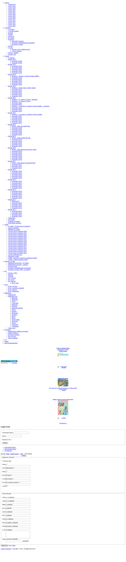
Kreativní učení (12, 266)
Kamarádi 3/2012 (17, 213)
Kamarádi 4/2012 (17, 211)
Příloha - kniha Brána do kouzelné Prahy (24, 163)
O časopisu (11, 58)
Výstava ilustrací (16, 51)
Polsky (14, 309)
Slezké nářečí (16, 319)
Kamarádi (60, 349)
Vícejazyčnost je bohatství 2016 (17, 248)
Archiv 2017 (11, 19)
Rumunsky (15, 313)
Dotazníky (11, 39)
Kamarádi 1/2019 (17, 146)
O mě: (4, 530)
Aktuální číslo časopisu (63, 378)
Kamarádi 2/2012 (17, 214)
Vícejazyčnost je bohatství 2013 (17, 253)
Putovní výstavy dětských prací (21, 49)
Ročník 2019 (12, 136)
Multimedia (7, 293)
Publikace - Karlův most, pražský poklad (24, 88)
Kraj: (3, 508)
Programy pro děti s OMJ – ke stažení (19, 269)
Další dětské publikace (14, 223)
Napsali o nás (12, 54)
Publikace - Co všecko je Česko (21, 101)
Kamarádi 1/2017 (17, 168)
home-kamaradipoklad (10, 343)
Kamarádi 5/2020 (17, 128)
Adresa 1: (5, 497)
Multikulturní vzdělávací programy (18, 331)
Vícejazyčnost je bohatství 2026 (17, 231)
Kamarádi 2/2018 (17, 158)
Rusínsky (14, 314)
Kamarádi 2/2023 (17, 94)
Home (8, 454)
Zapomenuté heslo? (10, 447)
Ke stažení (11, 38)
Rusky (14, 316)
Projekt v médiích (13, 53)
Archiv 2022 (11, 11)
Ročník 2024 (12, 74)
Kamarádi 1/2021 (17, 123)
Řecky (14, 318)
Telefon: (4, 519)
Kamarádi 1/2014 (17, 198)
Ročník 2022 (12, 98)
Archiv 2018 (11, 18)
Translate (14, 363)
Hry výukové (12, 278)
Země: (4, 512)
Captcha (5, 486)
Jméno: (4, 464)
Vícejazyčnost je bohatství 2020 (17, 241)
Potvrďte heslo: (7, 475)
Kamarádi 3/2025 (17, 69)
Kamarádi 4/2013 (17, 203)
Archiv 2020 (11, 14)
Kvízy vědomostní (13, 291)
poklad (6, 341)
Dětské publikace (13, 333)
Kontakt (10, 33)
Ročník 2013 (12, 199)
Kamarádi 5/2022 (17, 103)
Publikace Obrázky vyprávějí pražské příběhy (63, 399)
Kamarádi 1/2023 (17, 96)
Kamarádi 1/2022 (17, 111)
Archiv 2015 (11, 23)
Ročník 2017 (12, 161)
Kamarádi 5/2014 (17, 191)
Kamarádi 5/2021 (17, 116)
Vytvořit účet (8, 450)
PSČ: (3, 515)
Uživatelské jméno (7, 432)
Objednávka (11, 218)
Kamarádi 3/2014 (17, 194)
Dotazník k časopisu (18, 41)
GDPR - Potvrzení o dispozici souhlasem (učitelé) (22, 258)
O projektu (7, 28)
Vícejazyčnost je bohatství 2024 (17, 234)
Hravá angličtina (13, 338)
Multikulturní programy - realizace (18, 264)
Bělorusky (15, 298)
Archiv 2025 (11, 6)
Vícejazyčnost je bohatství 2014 (17, 251)
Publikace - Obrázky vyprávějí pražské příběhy (25, 76)
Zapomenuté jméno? (10, 449)
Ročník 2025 (12, 64)
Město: (4, 504)
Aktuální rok (11, 4)
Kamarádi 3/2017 (17, 164)
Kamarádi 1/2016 (17, 178)
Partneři (10, 34)
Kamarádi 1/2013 (17, 208)
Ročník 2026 (12, 59)
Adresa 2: (5, 501)
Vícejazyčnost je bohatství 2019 (17, 243)
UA (5, 339)
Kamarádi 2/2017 (17, 166)
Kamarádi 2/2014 (17, 196)
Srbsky (14, 323)
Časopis (6, 56)
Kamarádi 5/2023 (17, 89)
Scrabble (10, 276)
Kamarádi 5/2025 (17, 66)
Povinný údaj (6, 461)
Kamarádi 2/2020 (17, 133)
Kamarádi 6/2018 (17, 151)
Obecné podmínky (13, 228)
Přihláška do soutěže (14, 229)
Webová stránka (7, 522)
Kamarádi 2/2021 (17, 121)
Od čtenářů (11, 219)
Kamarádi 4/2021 (17, 118)
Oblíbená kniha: (7, 526)
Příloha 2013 (15, 201)
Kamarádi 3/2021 (17, 119)
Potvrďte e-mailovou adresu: (11, 482)
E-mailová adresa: (8, 479)
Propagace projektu (13, 334)
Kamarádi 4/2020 (17, 129)
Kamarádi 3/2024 (17, 81)
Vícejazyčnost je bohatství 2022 (17, 238)
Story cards (15, 283)
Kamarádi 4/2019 (17, 141)
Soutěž (6, 224)
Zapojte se (11, 36)
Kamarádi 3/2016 (17, 174)
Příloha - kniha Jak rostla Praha (21, 126)
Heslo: (4, 471)
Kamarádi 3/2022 (17, 108)
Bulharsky (15, 299)
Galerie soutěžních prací (15, 254)
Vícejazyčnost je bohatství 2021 (17, 239)
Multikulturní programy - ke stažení (18, 263)
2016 (21, 454)
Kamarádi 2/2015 (17, 186)
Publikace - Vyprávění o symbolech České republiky (27, 114)
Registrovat (4, 545)
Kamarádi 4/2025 (17, 68)
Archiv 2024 (11, 8)
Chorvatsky (15, 303)
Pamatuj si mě (6, 439)
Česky (13, 301)
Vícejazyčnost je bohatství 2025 (17, 233)
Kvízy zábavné (12, 289)
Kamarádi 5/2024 (17, 78)
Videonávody (12, 294)
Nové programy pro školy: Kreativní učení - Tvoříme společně (63, 388)
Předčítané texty (12, 296)
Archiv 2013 (11, 26)
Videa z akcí (11, 328)
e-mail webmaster (6, 549)
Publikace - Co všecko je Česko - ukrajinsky (25, 99)
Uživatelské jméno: (8, 468)
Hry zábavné (12, 281)
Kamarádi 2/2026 (17, 61)
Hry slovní (11, 279)
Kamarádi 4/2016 (17, 173)
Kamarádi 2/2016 (17, 176)
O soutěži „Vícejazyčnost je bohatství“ (19, 226)
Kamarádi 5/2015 (17, 181)
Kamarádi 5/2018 (17, 153)
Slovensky (15, 321)
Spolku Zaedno (63, 351)
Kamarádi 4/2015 (17, 183)
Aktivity (6, 3)
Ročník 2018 (12, 148)
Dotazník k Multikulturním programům (23, 43)
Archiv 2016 (11, 21)
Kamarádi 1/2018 (17, 159)
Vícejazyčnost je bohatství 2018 (17, 244)
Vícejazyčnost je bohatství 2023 (17, 236)
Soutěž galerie (14, 454)
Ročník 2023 (12, 86)
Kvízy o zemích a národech (16, 288)
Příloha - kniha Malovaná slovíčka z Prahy (24, 149)
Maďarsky (15, 304)
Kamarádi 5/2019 (17, 139)
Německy (14, 306)
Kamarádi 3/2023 (17, 93)
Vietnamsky (15, 326)
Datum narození (7, 539)
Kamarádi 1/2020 (17, 134)
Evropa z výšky (12, 273)
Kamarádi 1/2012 (17, 216)
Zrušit (13, 545)
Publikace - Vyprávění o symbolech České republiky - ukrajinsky (31, 106)
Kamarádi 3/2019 (17, 143)
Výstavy (10, 48)
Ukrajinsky (15, 324)
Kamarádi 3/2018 (17, 156)
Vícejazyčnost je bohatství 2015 (17, 249)
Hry (5, 271)
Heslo (4, 436)
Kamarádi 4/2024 (17, 79)
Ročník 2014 (12, 189)
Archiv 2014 (11, 24)
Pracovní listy (12, 336)
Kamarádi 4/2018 (17, 154)
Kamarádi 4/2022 (17, 104)
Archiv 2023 (11, 9)
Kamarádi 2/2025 (17, 71)
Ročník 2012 (12, 209)
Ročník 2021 (12, 113)
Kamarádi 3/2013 (17, 204)
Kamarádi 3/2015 (17, 184)
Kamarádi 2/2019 (17, 144)
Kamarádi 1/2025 (17, 73)
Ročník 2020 (12, 124)
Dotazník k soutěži (17, 44)
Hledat (24, 455)
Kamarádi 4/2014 (17, 193)
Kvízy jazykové (12, 286)
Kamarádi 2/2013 (17, 206)
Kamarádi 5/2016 (17, 171)
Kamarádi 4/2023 (17, 91)
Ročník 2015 (12, 179)
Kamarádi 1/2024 (17, 84)
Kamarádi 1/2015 (17, 188)
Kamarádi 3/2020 (17, 131)
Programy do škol (9, 261)
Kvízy (6, 284)
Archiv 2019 (11, 16)
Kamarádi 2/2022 (17, 109)
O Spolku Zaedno (13, 31)
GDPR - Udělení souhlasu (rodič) (18, 259)
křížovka (10, 274)
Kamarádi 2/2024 (17, 83)
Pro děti (10, 46)
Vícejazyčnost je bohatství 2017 (17, 246)
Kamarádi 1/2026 (17, 63)
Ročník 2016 (12, 169)
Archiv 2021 (11, 13)
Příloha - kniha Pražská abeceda (21, 138)
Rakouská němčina (17, 308)
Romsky (14, 311)
